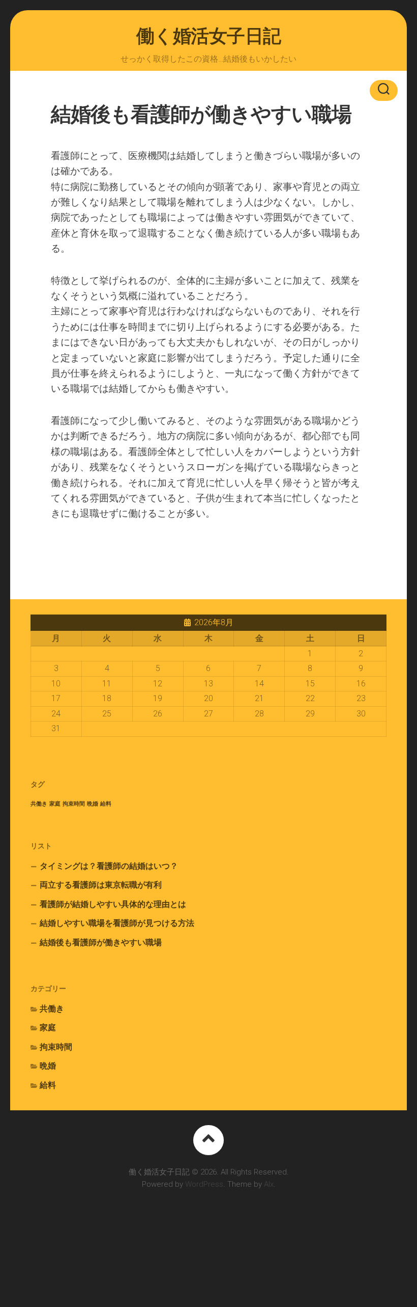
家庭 (55, 804)
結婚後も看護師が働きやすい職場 (101, 942)
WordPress (204, 1184)
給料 (105, 804)
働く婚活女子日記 (208, 36)
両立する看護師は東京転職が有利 (101, 885)
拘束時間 (74, 804)
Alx (269, 1184)
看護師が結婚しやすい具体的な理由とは (113, 904)
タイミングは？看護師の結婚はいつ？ (109, 866)
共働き (39, 804)
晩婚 (92, 804)
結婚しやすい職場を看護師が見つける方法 (117, 923)
